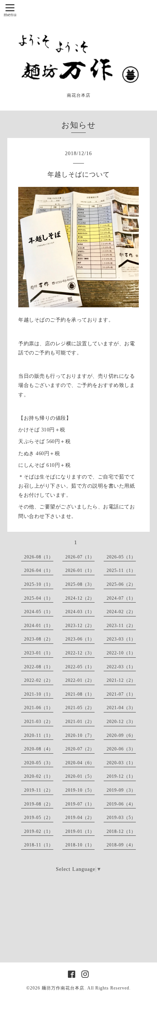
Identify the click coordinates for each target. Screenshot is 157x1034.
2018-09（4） (121, 844)
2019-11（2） (38, 790)
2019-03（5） (121, 817)
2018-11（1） (38, 844)
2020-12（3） (121, 721)
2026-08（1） (38, 557)
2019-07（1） (80, 804)
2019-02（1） (38, 831)
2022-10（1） (121, 653)
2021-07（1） (121, 694)
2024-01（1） (38, 625)
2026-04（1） (38, 570)
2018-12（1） (121, 831)
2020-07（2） (80, 749)
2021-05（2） (80, 707)
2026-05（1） (121, 557)
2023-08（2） (38, 639)
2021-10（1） (38, 694)
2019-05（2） (38, 817)
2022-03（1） (121, 666)
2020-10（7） (80, 735)
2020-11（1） (38, 735)
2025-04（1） (38, 598)
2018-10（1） (80, 844)
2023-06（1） (80, 639)
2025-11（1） (121, 570)
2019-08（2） (38, 804)
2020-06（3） (121, 749)
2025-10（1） (38, 584)
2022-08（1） (38, 666)
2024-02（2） (121, 611)
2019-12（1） (121, 776)
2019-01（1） (80, 831)
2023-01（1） (38, 653)
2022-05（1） (80, 666)
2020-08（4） (38, 749)
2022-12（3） (80, 653)
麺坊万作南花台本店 (63, 988)
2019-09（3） (121, 790)
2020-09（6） (121, 735)
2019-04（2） (80, 817)
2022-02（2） (38, 680)
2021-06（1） (38, 707)
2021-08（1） (80, 694)
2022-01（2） (80, 680)
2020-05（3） (38, 762)
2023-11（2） (121, 625)
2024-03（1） (80, 611)
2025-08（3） (80, 584)
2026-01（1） (80, 570)
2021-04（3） (121, 707)
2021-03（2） (38, 721)
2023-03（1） (121, 639)
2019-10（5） (80, 790)
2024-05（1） (38, 611)
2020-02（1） (38, 776)
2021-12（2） (121, 680)
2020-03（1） (121, 762)
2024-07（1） (121, 598)
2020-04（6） (80, 762)
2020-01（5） (80, 776)
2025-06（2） (121, 584)
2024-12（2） (80, 598)
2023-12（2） (80, 625)
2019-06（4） (121, 804)
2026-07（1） (80, 557)
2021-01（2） (80, 721)
